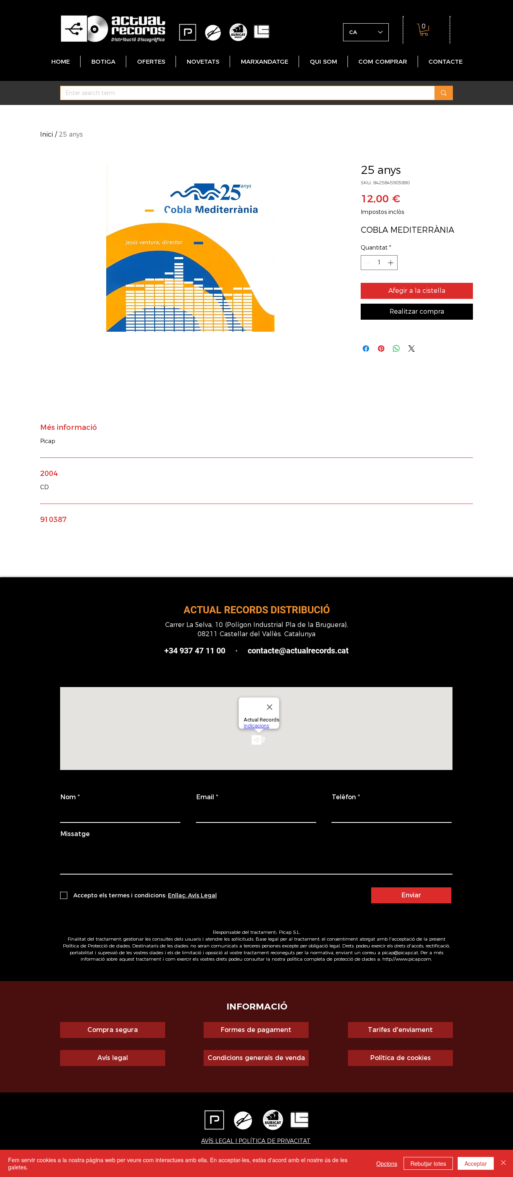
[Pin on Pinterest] (381, 348)
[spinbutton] (379, 263)
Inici (46, 134)
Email (205, 797)
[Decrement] (367, 263)
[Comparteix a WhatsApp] (396, 348)
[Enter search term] (443, 93)
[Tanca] (503, 1163)
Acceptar (476, 1163)
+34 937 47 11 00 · (206, 650)
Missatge (75, 834)
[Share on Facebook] (366, 348)
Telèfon (344, 797)
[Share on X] (411, 348)
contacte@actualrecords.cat (298, 650)
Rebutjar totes (428, 1163)
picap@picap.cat (400, 952)
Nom (68, 797)
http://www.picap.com (406, 959)
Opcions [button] (386, 1163)
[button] (424, 30)
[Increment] (391, 263)
